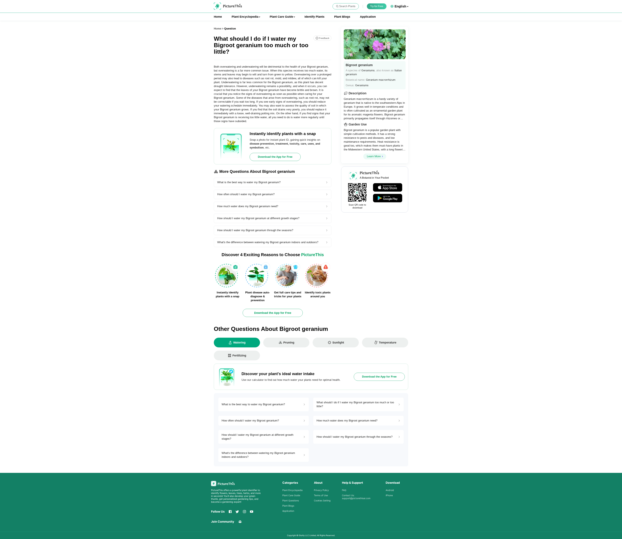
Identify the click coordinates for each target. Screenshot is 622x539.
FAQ (344, 490)
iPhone (389, 495)
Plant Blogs (342, 16)
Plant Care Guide (291, 495)
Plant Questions (290, 500)
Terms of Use (321, 495)
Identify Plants (314, 16)
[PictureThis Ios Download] (387, 187)
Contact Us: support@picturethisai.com (356, 497)
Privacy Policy (321, 490)
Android (390, 490)
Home (218, 16)
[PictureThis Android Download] (387, 198)
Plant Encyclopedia (292, 490)
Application (368, 16)
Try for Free (376, 6)
